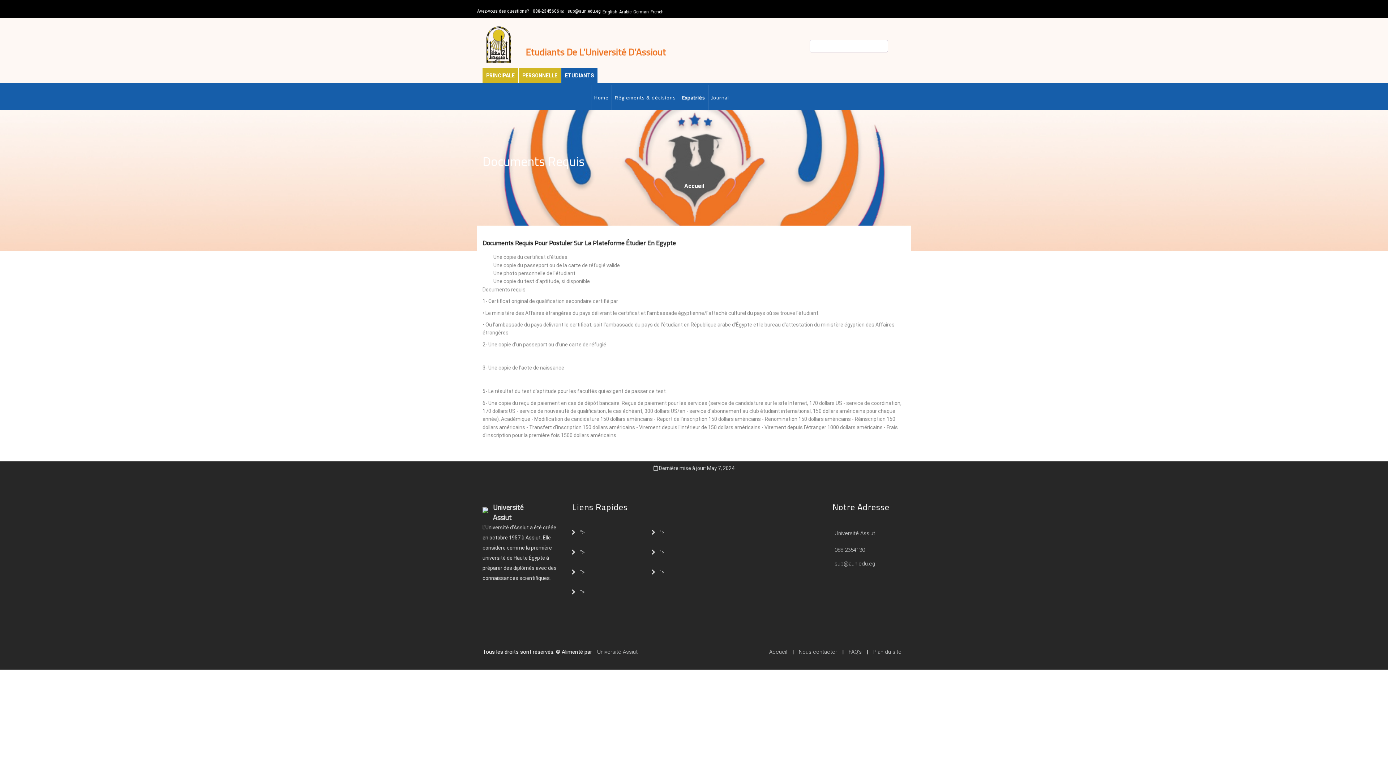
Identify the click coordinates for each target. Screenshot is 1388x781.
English (610, 11)
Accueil (694, 186)
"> (582, 532)
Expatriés (693, 97)
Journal (720, 97)
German (641, 11)
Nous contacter (818, 652)
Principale (500, 75)
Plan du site (887, 652)
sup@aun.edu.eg (584, 11)
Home (601, 97)
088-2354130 (850, 550)
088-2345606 (546, 11)
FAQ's (855, 652)
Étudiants (579, 75)
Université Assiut (854, 533)
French (657, 11)
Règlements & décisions (645, 97)
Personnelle (539, 75)
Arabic (625, 11)
